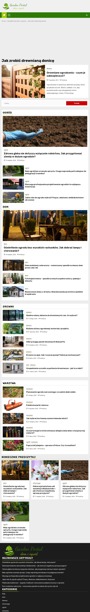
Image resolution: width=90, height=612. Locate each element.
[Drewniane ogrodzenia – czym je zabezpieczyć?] (23, 81)
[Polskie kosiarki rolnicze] (13, 405)
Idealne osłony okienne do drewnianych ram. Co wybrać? (51, 315)
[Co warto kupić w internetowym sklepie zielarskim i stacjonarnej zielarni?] (13, 431)
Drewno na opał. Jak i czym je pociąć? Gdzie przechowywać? (53, 355)
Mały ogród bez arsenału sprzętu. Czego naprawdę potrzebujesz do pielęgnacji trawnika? (15, 531)
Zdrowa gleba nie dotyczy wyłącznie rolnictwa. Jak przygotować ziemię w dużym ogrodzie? (74, 489)
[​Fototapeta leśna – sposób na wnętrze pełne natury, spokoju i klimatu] (13, 278)
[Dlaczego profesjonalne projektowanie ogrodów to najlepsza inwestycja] (13, 184)
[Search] (86, 15)
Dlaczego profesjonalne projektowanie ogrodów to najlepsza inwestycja (27, 576)
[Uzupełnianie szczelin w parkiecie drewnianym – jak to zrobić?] (13, 368)
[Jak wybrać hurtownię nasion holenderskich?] (13, 418)
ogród (6, 150)
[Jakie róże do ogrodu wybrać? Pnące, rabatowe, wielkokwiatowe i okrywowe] (13, 197)
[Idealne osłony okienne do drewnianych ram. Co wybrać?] (13, 315)
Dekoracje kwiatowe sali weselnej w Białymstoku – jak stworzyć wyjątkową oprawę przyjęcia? (44, 489)
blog (3, 594)
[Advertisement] (45, 41)
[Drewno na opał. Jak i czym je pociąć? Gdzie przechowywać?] (13, 354)
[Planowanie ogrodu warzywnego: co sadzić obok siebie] (13, 392)
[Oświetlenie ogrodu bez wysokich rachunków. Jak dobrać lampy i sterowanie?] (45, 225)
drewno (49, 68)
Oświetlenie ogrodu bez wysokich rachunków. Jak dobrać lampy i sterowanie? (15, 489)
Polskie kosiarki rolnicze (37, 405)
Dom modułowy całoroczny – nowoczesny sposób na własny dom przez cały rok (30, 586)
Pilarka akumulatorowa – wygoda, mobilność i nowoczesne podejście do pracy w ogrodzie (33, 583)
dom (5, 244)
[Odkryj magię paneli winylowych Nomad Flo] (13, 341)
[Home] (4, 15)
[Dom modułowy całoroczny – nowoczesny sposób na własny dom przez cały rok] (13, 265)
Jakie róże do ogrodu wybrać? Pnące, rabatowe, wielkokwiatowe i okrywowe (28, 579)
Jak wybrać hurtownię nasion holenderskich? (47, 418)
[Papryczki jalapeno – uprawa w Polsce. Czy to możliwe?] (13, 445)
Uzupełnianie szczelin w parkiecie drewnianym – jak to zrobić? (54, 368)
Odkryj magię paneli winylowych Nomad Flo (45, 342)
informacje (36, 483)
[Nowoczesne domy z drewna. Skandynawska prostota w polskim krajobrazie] (13, 291)
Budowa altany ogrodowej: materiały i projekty (47, 329)
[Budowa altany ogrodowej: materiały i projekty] (13, 328)
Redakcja (64, 80)
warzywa (29, 389)
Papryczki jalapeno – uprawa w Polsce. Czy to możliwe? (51, 445)
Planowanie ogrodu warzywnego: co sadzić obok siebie (51, 392)
